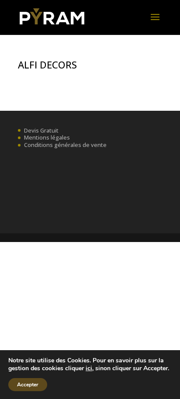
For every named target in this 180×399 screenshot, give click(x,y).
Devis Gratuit (41, 130)
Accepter (27, 384)
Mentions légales (47, 137)
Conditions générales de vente (65, 145)
